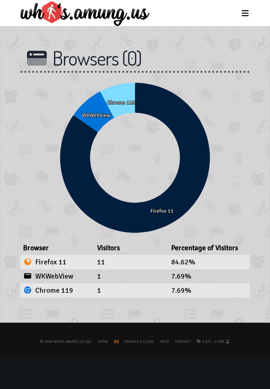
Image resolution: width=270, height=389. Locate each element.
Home (103, 341)
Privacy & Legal (139, 341)
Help (164, 341)
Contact (183, 341)
